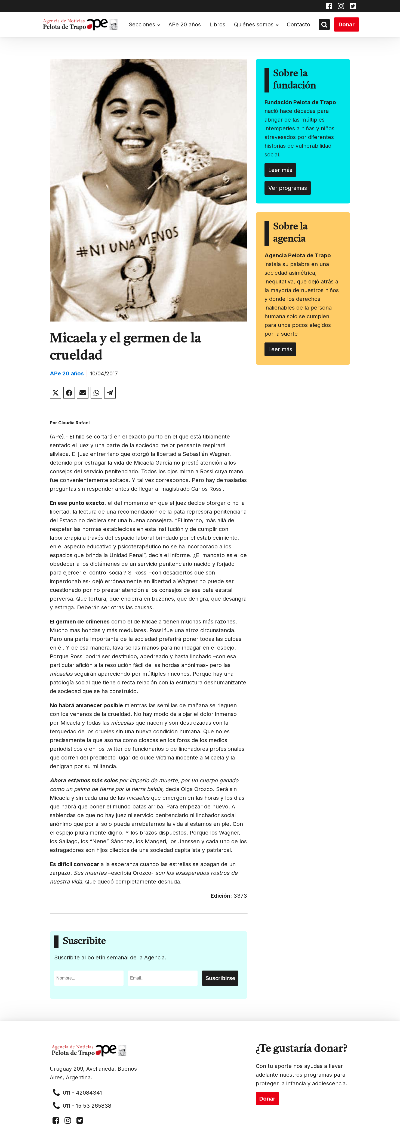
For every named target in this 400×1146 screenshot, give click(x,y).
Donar (347, 24)
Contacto (298, 24)
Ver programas (287, 188)
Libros (217, 24)
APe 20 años (184, 24)
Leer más (280, 170)
